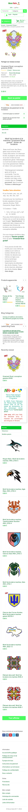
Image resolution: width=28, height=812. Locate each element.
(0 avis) (9, 70)
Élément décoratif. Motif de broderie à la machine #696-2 (13, 676)
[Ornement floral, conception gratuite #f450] (7, 55)
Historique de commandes (10, 796)
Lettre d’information (8, 802)
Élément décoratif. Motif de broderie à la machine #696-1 (13, 706)
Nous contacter (7, 773)
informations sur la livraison (10, 767)
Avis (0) (4, 133)
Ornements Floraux (11, 25)
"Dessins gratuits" (17, 237)
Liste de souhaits (7, 799)
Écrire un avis (16, 70)
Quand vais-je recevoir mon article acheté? (11, 118)
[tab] (14, 114)
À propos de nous (7, 760)
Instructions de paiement (10, 764)
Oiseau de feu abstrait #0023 (7, 298)
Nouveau (4, 427)
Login (9, 14)
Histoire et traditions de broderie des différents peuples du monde (13, 317)
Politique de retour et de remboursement (9, 756)
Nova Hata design (14, 73)
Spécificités (5, 129)
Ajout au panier (14, 98)
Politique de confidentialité (10, 770)
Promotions (6, 781)
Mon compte (6, 793)
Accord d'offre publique (9, 752)
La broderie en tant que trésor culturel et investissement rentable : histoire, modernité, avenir (13, 332)
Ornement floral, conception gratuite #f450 (12, 27)
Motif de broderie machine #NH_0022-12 (12, 646)
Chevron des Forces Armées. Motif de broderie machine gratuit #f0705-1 (13, 614)
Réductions (5, 431)
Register (15, 14)
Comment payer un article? (11, 114)
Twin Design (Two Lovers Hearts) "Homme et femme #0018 (20, 300)
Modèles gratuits (6, 434)
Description (5, 126)
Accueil (3, 25)
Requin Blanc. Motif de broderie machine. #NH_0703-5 (13, 460)
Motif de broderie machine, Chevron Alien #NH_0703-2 (12, 553)
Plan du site (5, 785)
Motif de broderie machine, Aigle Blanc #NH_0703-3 (14, 490)
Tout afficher (14, 718)
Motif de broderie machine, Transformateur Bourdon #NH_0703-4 (12, 521)
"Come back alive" (13, 410)
